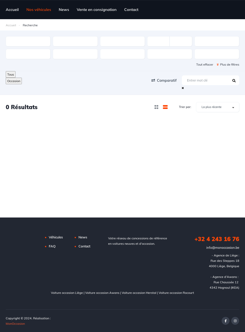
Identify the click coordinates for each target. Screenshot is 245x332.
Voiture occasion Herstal (139, 293)
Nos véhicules (38, 9)
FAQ (52, 246)
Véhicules (56, 237)
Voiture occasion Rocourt (176, 293)
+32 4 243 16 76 (216, 239)
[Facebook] (225, 321)
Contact (131, 9)
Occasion (13, 81)
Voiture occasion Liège (67, 293)
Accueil (12, 9)
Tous (10, 74)
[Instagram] (235, 321)
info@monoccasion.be (222, 247)
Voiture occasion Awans (102, 293)
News (64, 9)
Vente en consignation (97, 9)
